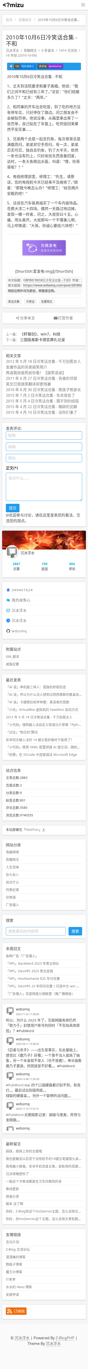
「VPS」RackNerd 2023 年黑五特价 (32, 963)
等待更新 (12, 1189)
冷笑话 (30, 302)
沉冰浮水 (12, 50)
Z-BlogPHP (65, 1337)
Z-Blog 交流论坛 (18, 1249)
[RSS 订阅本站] (16, 1313)
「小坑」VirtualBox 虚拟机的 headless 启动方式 (42, 709)
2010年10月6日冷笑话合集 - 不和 (47, 280)
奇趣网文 (25, 19)
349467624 (22, 589)
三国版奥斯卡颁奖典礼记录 (42, 339)
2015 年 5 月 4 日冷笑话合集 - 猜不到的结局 (42, 401)
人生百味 (12, 867)
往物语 (11, 897)
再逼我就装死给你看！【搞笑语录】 (36, 372)
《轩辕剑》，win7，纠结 (40, 334)
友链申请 (12, 1294)
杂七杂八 (12, 874)
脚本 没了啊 (14, 1203)
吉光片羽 (12, 1242)
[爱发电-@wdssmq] (50, 66)
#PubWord (14, 1085)
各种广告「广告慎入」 (22, 956)
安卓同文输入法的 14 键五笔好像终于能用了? (39, 739)
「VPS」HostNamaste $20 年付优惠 (33, 978)
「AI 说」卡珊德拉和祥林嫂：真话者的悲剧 (37, 702)
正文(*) (12, 468)
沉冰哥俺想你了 (17, 1173)
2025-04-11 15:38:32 (27, 1044)
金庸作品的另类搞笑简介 (26, 367)
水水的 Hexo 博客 (19, 1287)
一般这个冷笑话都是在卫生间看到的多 (34, 1181)
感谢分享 (12, 1196)
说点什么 (12, 882)
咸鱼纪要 (12, 664)
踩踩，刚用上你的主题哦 (24, 1151)
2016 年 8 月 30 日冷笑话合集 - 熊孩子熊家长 (43, 389)
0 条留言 (48, 50)
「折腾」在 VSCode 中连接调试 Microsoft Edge (41, 754)
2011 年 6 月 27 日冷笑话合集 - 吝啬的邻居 (41, 378)
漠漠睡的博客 (16, 1257)
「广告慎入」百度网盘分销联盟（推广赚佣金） (40, 993)
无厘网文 (46, 302)
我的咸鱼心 (21, 600)
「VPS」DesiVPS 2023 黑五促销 (29, 971)
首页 (9, 19)
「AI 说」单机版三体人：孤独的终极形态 (36, 687)
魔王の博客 (14, 1272)
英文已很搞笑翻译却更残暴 (28, 384)
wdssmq (19, 631)
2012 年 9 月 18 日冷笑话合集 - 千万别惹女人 (43, 361)
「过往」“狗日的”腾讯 (22, 732)
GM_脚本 (12, 656)
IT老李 (10, 1279)
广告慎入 (12, 904)
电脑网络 (12, 852)
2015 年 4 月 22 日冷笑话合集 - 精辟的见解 (41, 406)
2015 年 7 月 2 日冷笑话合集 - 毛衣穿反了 (40, 395)
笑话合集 (13, 302)
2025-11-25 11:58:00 (27, 1014)
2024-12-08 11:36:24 (27, 1079)
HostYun (32, 829)
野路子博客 (14, 1264)
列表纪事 (12, 889)
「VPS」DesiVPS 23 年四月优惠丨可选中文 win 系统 (44, 986)
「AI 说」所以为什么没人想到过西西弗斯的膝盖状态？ (46, 694)
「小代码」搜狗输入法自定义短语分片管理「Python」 (46, 724)
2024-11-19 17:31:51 (27, 1108)
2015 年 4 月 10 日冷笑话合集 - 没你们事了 (41, 412)
